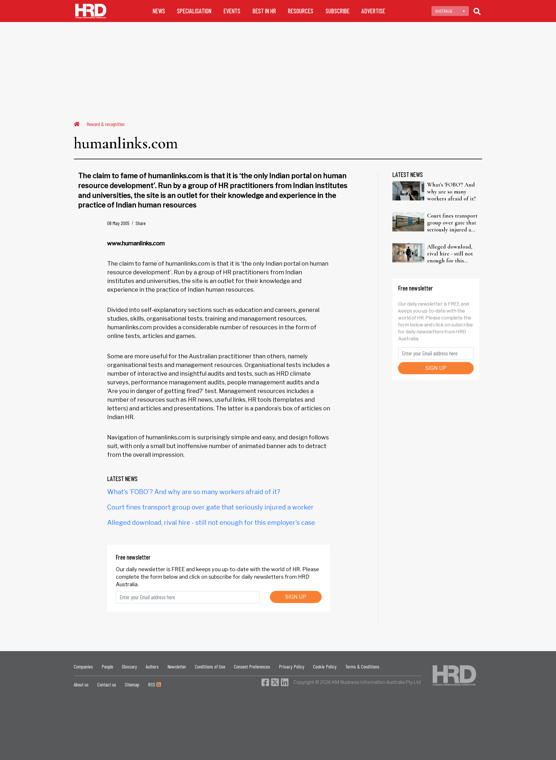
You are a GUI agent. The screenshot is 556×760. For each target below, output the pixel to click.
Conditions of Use (210, 666)
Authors (152, 666)
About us (81, 684)
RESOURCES (300, 10)
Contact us (106, 684)
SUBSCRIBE (337, 10)
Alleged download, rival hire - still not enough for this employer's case (211, 522)
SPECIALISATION (194, 10)
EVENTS (232, 10)
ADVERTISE (373, 10)
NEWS (159, 10)
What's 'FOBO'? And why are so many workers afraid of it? (193, 492)
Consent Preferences (252, 666)
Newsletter (176, 666)
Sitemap (132, 684)
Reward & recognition (106, 124)
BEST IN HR (264, 10)
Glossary (129, 666)
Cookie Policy (324, 666)
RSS (152, 684)
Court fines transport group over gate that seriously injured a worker (210, 507)
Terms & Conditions (362, 666)
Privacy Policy (291, 666)
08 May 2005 (118, 223)
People (107, 666)
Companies (83, 666)
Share (141, 223)
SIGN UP (295, 597)
